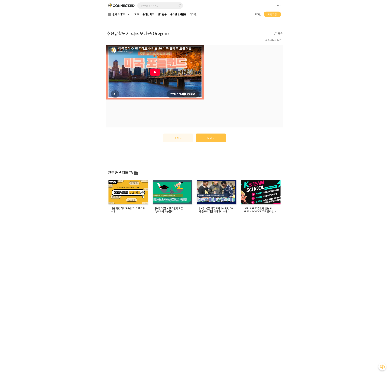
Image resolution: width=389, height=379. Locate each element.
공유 (280, 33)
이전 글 (178, 138)
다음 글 (210, 138)
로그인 (258, 14)
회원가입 (272, 14)
